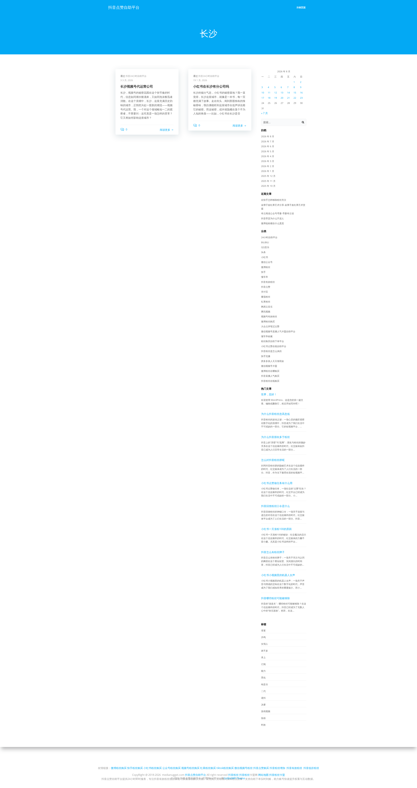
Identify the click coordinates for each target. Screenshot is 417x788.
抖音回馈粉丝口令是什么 (275, 506)
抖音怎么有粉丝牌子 (273, 552)
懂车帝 (264, 276)
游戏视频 (265, 711)
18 (269, 97)
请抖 (263, 697)
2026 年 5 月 (267, 151)
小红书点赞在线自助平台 (273, 346)
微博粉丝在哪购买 (270, 371)
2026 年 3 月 (267, 161)
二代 (263, 691)
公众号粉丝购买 (171, 768)
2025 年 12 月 (268, 175)
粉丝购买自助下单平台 (272, 341)
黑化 (263, 677)
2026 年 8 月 (267, 136)
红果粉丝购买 (208, 768)
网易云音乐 (267, 306)
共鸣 (263, 637)
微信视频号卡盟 (269, 365)
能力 (263, 670)
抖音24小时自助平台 (136, 75)
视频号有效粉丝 (269, 316)
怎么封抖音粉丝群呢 (273, 460)
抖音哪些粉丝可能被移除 (275, 598)
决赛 (263, 704)
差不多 (264, 650)
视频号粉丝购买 (190, 768)
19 (275, 97)
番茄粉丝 (265, 296)
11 (269, 92)
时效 (263, 724)
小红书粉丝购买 (153, 768)
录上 (263, 657)
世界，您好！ (269, 394)
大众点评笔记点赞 (270, 326)
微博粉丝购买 (268, 321)
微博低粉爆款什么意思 (272, 223)
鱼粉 (263, 718)
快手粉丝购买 (135, 768)
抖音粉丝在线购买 (270, 380)
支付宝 (264, 291)
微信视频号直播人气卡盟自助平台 (278, 331)
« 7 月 (264, 113)
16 (301, 92)
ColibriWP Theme (234, 778)
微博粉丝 (265, 267)
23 (301, 97)
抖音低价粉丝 (311, 768)
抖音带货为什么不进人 (272, 218)
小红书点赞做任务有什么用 (276, 483)
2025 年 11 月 (268, 181)
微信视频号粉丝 (243, 768)
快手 (263, 272)
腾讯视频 (265, 311)
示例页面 (301, 7)
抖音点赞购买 (261, 768)
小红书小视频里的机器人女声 (278, 575)
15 (295, 92)
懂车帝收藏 (267, 336)
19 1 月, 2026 (200, 80)
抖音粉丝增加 (277, 768)
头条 (263, 252)
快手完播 (265, 356)
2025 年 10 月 (268, 185)
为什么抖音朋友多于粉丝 (275, 437)
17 (262, 97)
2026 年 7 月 (267, 141)
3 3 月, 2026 (126, 80)
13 (282, 92)
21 (288, 97)
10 (262, 92)
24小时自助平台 (269, 237)
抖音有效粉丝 (268, 281)
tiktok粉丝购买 (225, 768)
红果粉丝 (265, 301)
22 (295, 97)
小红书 (264, 257)
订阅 (263, 664)
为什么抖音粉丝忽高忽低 (275, 414)
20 (282, 97)
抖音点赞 (265, 286)
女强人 (264, 643)
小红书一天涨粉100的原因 (276, 529)
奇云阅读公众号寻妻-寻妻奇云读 (277, 213)
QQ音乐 (265, 247)
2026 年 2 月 (267, 166)
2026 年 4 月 (267, 156)
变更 (263, 630)
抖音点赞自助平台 (123, 7)
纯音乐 (264, 684)
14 (288, 92)
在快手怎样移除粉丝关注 (273, 199)
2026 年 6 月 (267, 146)
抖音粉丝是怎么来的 (271, 351)
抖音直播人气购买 (270, 375)
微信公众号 (267, 262)
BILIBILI (265, 242)
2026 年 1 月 (267, 171)
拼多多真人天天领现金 (272, 361)
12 (275, 92)
